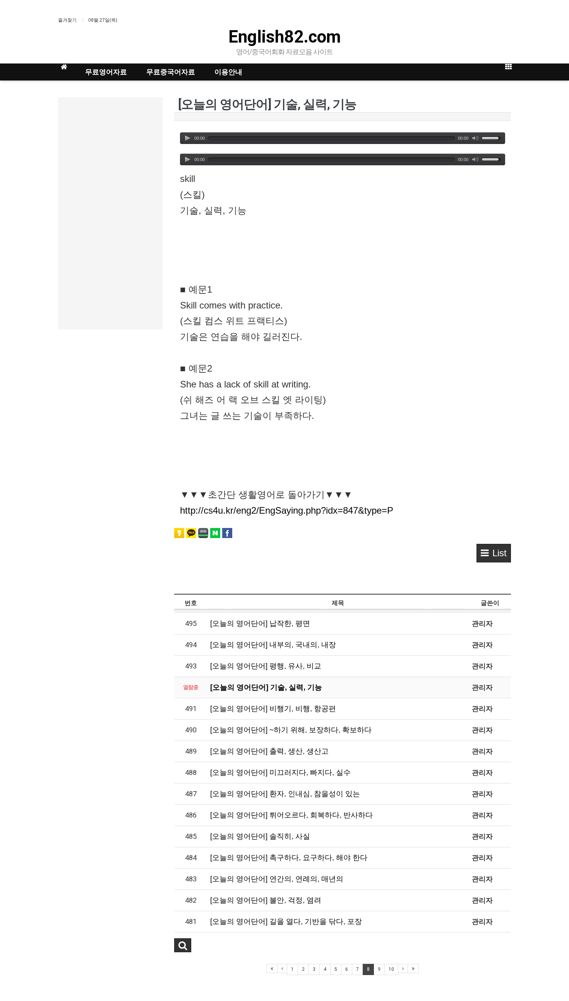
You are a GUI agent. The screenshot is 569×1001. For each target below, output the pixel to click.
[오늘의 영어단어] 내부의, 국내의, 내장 (273, 645)
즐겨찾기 (67, 20)
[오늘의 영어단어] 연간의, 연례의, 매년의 (276, 879)
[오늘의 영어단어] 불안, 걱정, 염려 (265, 900)
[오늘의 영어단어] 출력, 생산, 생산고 (269, 751)
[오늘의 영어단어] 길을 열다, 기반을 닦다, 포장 (286, 921)
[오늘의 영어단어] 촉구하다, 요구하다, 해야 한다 (288, 858)
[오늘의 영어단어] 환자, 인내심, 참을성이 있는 (285, 794)
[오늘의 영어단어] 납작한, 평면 (260, 623)
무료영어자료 (106, 72)
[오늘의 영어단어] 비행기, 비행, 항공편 (273, 708)
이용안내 (228, 72)
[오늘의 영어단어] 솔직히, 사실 (260, 836)
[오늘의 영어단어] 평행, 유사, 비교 (265, 666)
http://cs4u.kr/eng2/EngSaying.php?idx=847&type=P (286, 510)
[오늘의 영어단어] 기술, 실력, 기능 (266, 687)
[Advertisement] (110, 213)
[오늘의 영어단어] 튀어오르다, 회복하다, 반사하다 (291, 815)
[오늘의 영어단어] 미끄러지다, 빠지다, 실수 (280, 772)
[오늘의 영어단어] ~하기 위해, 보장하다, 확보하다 (291, 730)
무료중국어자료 (170, 72)
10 (391, 969)
